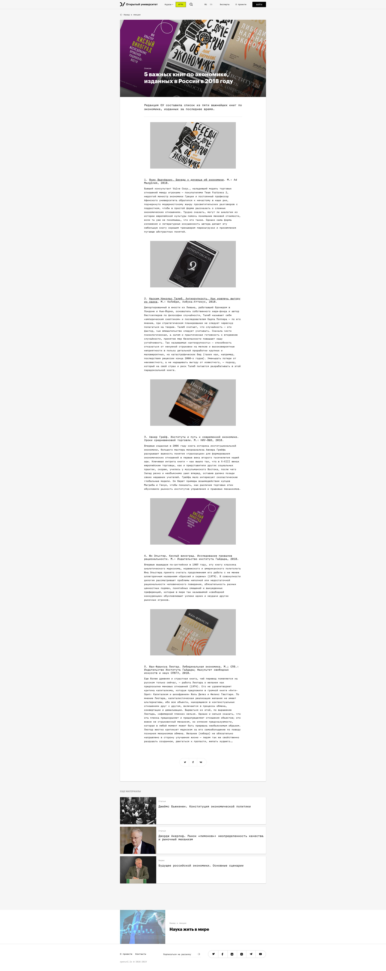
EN (211, 4)
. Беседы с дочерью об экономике (186, 179)
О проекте (241, 4)
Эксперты (224, 4)
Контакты (140, 954)
